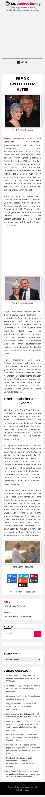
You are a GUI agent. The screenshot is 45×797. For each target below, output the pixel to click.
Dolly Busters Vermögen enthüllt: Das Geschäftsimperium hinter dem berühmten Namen (21, 706)
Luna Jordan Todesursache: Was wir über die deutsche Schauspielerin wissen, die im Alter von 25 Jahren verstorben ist (23, 774)
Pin (35, 576)
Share (13, 576)
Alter (20, 592)
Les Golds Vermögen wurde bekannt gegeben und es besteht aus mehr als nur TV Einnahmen (22, 678)
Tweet (25, 576)
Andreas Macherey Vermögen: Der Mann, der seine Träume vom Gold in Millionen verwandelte (23, 689)
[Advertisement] (22, 35)
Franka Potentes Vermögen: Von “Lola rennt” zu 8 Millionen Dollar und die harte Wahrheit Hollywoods (22, 737)
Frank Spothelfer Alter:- (18, 138)
